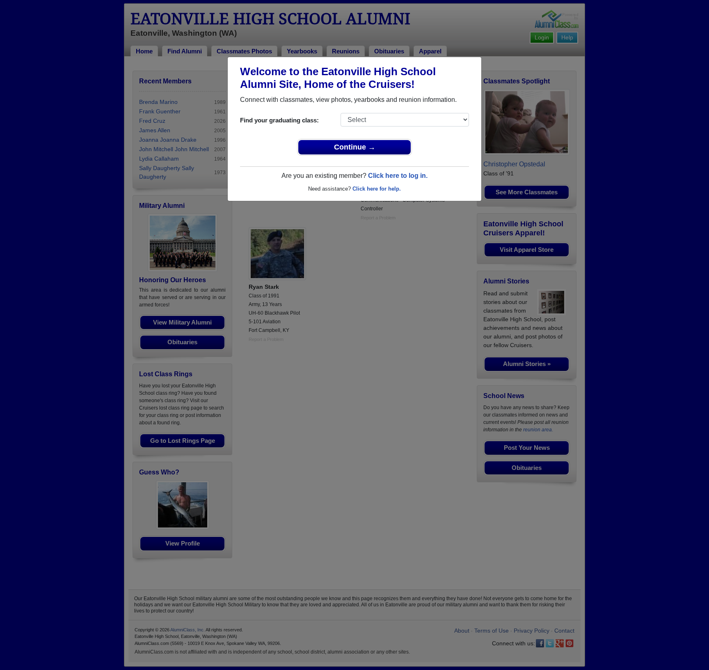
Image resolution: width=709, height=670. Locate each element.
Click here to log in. (398, 175)
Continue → (354, 147)
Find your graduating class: (279, 120)
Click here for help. (376, 189)
